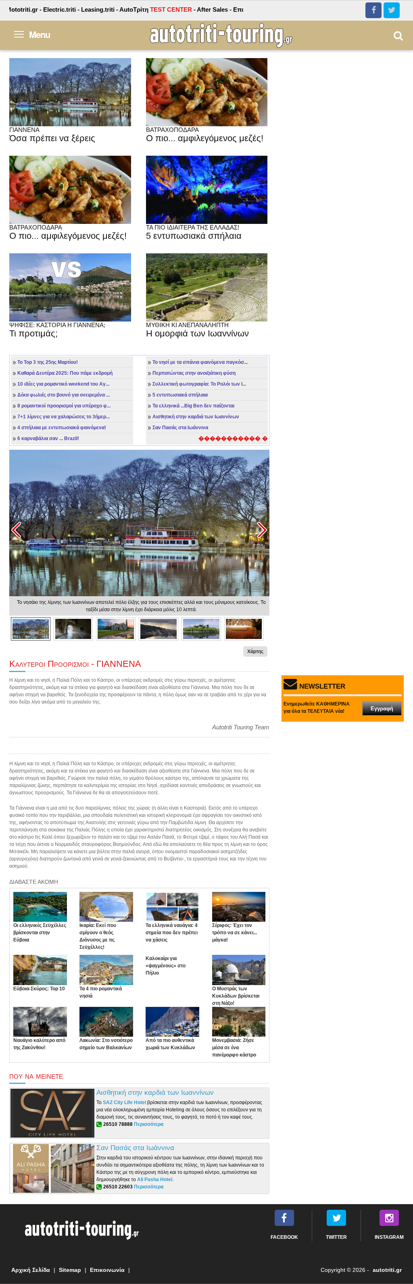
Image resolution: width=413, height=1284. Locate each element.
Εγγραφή (382, 709)
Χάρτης (255, 651)
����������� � (233, 438)
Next (261, 530)
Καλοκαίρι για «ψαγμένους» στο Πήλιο (166, 966)
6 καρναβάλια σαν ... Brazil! (48, 438)
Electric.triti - (37, 9)
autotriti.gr (387, 1270)
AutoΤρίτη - (133, 9)
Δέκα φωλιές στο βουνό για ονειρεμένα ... (63, 395)
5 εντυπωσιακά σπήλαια (180, 395)
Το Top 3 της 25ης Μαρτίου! (47, 362)
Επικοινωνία (107, 1270)
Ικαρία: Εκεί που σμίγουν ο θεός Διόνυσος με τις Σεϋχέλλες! (97, 936)
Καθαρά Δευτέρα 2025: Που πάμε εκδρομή (65, 373)
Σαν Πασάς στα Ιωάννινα (180, 427)
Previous (17, 530)
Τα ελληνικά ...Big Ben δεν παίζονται (193, 406)
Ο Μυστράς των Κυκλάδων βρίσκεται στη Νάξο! (235, 996)
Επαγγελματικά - (232, 9)
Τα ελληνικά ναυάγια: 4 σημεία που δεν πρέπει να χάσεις (172, 933)
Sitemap (70, 1270)
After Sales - (190, 9)
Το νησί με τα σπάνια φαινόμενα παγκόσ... (200, 362)
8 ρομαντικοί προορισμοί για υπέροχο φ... (64, 406)
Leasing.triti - (75, 9)
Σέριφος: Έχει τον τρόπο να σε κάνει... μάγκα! (234, 933)
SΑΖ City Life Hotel (124, 1102)
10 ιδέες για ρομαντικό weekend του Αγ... (63, 384)
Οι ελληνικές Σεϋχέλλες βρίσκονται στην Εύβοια (39, 933)
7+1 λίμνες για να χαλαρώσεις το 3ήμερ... (63, 417)
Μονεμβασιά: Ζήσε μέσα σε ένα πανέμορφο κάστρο (234, 1048)
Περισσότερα (148, 1124)
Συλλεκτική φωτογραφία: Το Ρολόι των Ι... (199, 384)
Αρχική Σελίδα (30, 1270)
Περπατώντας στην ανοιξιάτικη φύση (194, 373)
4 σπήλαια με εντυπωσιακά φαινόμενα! (61, 427)
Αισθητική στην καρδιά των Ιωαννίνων (195, 417)
